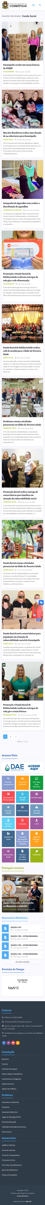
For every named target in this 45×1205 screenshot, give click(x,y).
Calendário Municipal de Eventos (14, 1127)
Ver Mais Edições (23, 962)
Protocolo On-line (8, 1160)
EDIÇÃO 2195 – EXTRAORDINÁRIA (24, 945)
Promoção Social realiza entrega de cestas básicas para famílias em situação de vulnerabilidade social (20, 495)
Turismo (5, 1064)
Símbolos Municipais (9, 1069)
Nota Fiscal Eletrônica (10, 1170)
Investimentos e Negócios (11, 1079)
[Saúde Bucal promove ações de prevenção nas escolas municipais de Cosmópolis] (22, 893)
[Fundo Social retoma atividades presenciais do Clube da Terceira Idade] (22, 539)
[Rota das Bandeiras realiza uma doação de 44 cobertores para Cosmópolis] (22, 109)
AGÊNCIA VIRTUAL (8, 1145)
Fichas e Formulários (9, 1175)
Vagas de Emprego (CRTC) (11, 1117)
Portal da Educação (9, 1122)
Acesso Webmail (22, 1196)
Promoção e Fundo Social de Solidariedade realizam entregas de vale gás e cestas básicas (20, 708)
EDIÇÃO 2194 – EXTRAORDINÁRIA (24, 954)
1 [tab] (35, 876)
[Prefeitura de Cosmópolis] (14, 5)
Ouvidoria (5, 1107)
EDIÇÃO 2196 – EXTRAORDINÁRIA (24, 936)
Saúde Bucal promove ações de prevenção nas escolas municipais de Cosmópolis (22, 903)
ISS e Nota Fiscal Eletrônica (12, 1165)
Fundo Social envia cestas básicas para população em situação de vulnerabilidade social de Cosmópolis (22, 637)
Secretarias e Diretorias (10, 1102)
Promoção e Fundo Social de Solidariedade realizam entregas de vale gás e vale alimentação (20, 277)
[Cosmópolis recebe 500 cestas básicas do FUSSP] (22, 41)
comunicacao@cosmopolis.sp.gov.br (18, 1022)
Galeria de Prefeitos (9, 1089)
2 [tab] (37, 876)
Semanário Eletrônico (10, 1112)
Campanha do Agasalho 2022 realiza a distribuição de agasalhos (21, 205)
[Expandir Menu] (33, 5)
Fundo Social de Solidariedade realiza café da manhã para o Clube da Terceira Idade (22, 351)
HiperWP (29, 1201)
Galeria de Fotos (8, 1084)
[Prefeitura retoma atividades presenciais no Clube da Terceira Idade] (22, 397)
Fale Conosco (7, 1132)
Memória (5, 1059)
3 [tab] (39, 876)
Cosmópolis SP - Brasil (22, 986)
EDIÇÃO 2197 (16, 927)
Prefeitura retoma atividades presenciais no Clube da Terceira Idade (22, 423)
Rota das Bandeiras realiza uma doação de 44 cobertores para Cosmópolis (22, 134)
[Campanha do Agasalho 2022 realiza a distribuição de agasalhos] (22, 179)
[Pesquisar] (40, 5)
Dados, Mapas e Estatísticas (12, 1074)
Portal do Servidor (8, 1150)
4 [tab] (41, 876)
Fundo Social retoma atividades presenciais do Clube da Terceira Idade (22, 564)
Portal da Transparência (11, 1155)
